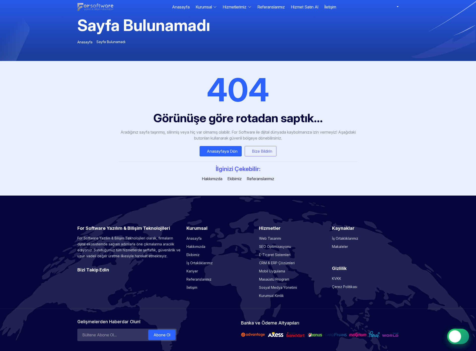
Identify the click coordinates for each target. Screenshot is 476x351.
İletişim (330, 6)
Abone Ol (161, 334)
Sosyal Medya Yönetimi (278, 287)
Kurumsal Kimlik (271, 295)
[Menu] (397, 7)
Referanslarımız (271, 6)
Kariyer (192, 271)
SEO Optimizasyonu (275, 246)
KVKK (336, 278)
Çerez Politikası (344, 287)
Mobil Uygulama (272, 271)
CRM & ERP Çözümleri (277, 263)
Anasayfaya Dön (222, 151)
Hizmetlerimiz (234, 6)
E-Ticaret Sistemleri (275, 255)
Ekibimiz (234, 178)
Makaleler (340, 246)
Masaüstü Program (274, 279)
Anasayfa (181, 6)
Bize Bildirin (262, 151)
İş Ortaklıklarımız (199, 263)
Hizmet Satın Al (304, 6)
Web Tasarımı (270, 238)
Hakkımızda (212, 178)
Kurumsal (204, 6)
